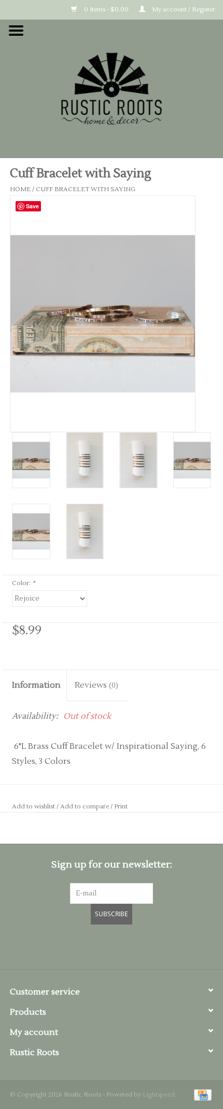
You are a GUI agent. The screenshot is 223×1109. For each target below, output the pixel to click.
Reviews (96, 685)
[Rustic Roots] (111, 88)
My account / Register (182, 9)
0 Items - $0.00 (105, 9)
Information (36, 685)
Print (121, 807)
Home (20, 189)
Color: (23, 583)
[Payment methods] (201, 1095)
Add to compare (85, 807)
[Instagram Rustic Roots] (130, 945)
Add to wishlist (33, 807)
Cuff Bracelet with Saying (85, 189)
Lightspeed (159, 1095)
